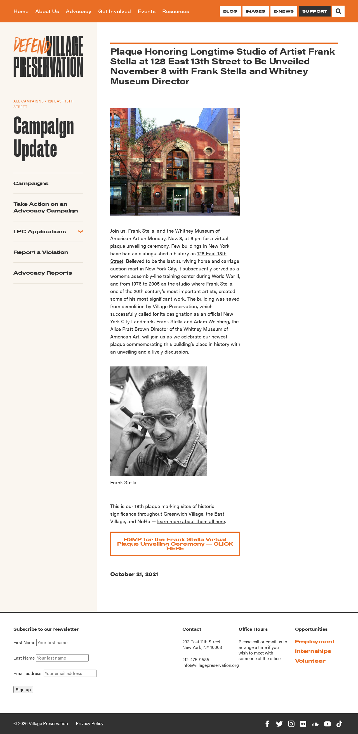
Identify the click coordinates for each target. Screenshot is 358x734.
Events (147, 11)
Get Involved (114, 11)
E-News (284, 11)
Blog (230, 11)
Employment (315, 641)
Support (314, 11)
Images (255, 11)
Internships (313, 651)
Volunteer (310, 660)
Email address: (28, 673)
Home (21, 11)
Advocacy (78, 11)
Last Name (24, 658)
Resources (175, 11)
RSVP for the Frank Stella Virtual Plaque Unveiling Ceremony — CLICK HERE (175, 544)
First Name (24, 642)
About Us (47, 11)
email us (274, 641)
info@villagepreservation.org (210, 665)
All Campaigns (28, 101)
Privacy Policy (89, 723)
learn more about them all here (191, 521)
